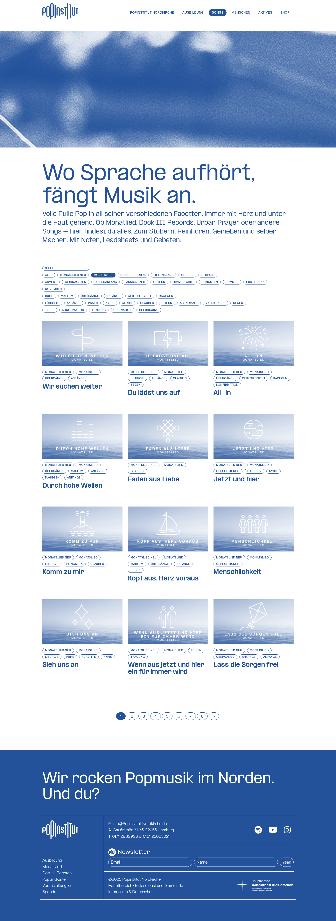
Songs (218, 12)
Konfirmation (227, 384)
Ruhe (70, 656)
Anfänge (78, 378)
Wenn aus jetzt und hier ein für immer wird (166, 669)
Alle (48, 275)
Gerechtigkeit (254, 378)
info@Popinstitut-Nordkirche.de (140, 823)
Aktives (265, 12)
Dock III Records (57, 872)
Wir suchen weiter (72, 386)
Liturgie (137, 378)
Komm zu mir (63, 572)
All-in (222, 393)
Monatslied (88, 372)
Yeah (286, 862)
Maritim (77, 471)
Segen (136, 384)
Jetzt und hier (236, 479)
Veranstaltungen (56, 885)
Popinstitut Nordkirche (152, 12)
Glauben (180, 378)
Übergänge (54, 378)
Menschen (241, 12)
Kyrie (273, 471)
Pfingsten (74, 563)
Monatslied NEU (58, 372)
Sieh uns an (60, 665)
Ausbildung (193, 12)
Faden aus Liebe (153, 479)
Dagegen (280, 378)
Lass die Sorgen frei (246, 665)
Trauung (138, 656)
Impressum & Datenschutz (131, 891)
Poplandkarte (54, 879)
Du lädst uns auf (154, 393)
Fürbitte (89, 656)
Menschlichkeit (238, 572)
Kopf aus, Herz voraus (163, 578)
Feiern (196, 650)
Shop (285, 12)
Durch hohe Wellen (72, 485)
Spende (49, 891)
